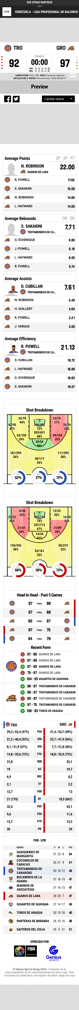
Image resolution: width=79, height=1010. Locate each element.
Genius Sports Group (53, 953)
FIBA (25, 953)
